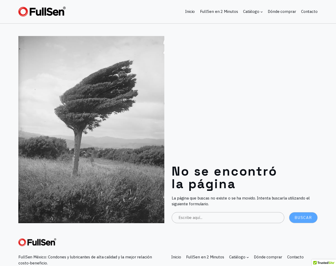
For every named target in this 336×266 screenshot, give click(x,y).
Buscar (303, 217)
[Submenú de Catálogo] (261, 12)
